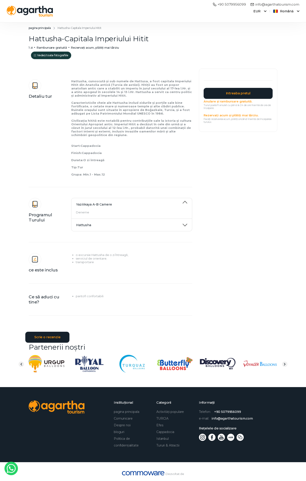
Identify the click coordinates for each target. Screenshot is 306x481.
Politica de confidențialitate (126, 442)
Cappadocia (165, 432)
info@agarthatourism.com (277, 4)
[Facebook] (211, 437)
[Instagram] (202, 437)
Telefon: (220, 412)
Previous (21, 364)
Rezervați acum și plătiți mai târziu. (231, 115)
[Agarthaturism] (30, 11)
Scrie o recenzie (47, 337)
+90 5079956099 (232, 4)
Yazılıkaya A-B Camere (94, 204)
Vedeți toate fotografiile (52, 55)
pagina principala (40, 28)
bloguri (119, 432)
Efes (159, 425)
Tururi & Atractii (167, 445)
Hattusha (83, 225)
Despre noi (122, 425)
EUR (257, 11)
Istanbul (162, 439)
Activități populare (170, 412)
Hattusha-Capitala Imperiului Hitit (79, 28)
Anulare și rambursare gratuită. (228, 101)
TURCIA (162, 418)
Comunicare (123, 418)
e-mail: (226, 418)
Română (286, 11)
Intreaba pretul (238, 93)
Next (284, 364)
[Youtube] (221, 437)
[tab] (131, 202)
